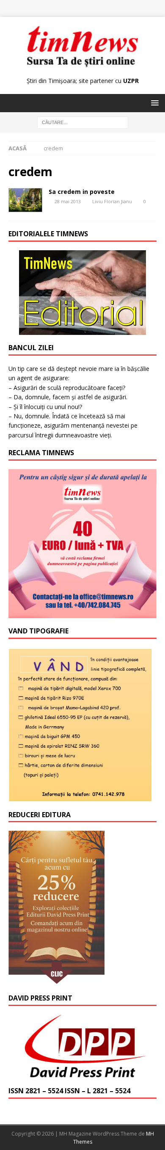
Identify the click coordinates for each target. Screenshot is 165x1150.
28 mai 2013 (68, 201)
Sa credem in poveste (82, 192)
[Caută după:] (82, 122)
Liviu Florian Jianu (112, 201)
